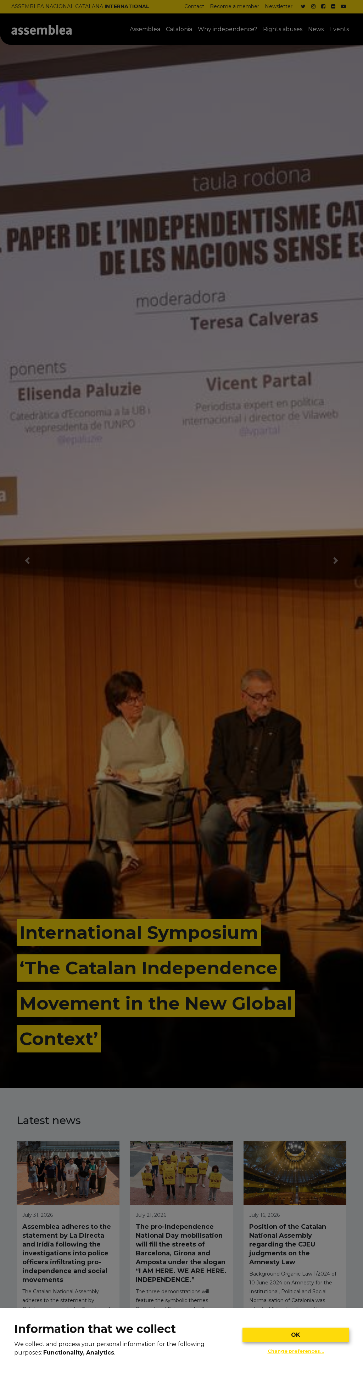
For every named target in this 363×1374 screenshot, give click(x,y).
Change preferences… (296, 1351)
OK (295, 1335)
